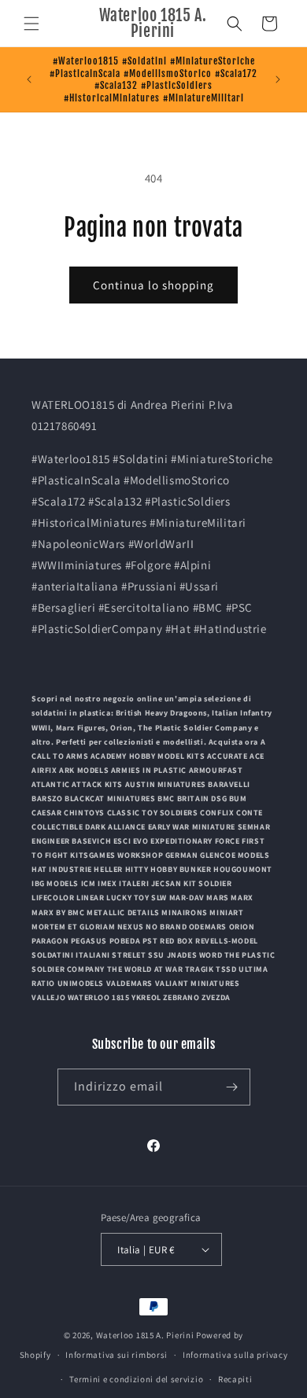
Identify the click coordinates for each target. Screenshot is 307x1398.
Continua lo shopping (153, 285)
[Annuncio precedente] (29, 79)
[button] (31, 23)
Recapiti (235, 1379)
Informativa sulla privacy (235, 1354)
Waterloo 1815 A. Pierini (145, 1335)
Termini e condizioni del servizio (136, 1379)
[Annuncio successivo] (278, 79)
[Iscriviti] (232, 1087)
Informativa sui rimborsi (116, 1354)
